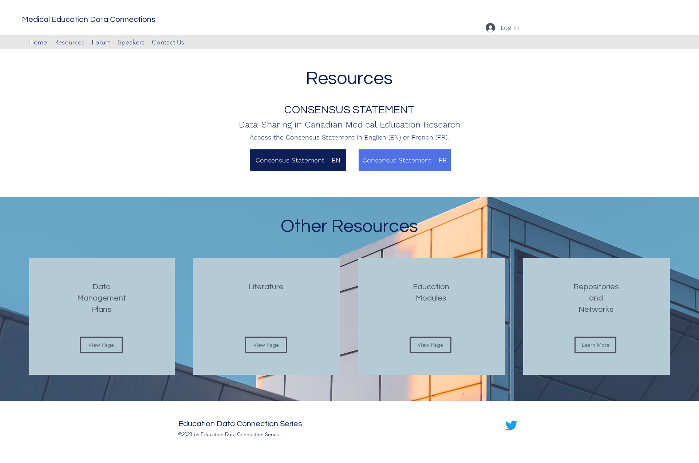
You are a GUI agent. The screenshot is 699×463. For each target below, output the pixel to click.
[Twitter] (511, 425)
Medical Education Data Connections (88, 19)
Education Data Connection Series (240, 424)
